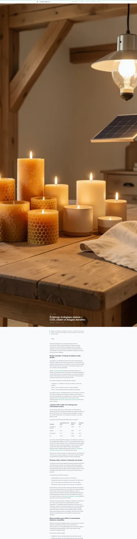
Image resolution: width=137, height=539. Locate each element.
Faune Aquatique (75, 1)
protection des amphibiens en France (70, 496)
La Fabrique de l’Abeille (59, 370)
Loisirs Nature (93, 1)
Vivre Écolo (87, 1)
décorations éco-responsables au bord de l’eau (67, 399)
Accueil (51, 314)
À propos (98, 1)
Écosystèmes (81, 1)
